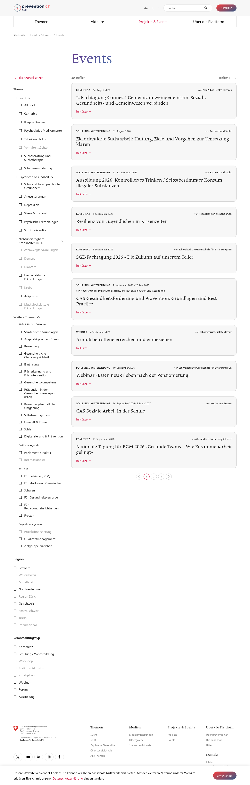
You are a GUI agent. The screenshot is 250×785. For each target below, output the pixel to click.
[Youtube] (28, 757)
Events (171, 740)
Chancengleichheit (101, 750)
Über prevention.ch (217, 734)
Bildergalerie (136, 740)
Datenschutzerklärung (68, 778)
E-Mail (209, 762)
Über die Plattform (208, 21)
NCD (93, 740)
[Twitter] (17, 757)
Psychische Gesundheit (103, 745)
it (153, 8)
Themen (41, 21)
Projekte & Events (153, 21)
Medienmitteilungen (141, 734)
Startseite (19, 35)
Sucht (93, 734)
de (146, 8)
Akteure (97, 21)
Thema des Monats (140, 745)
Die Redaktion (214, 740)
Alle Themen (97, 755)
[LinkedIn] (38, 757)
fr (159, 8)
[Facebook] (59, 757)
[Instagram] (49, 757)
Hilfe (209, 745)
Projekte (172, 734)
